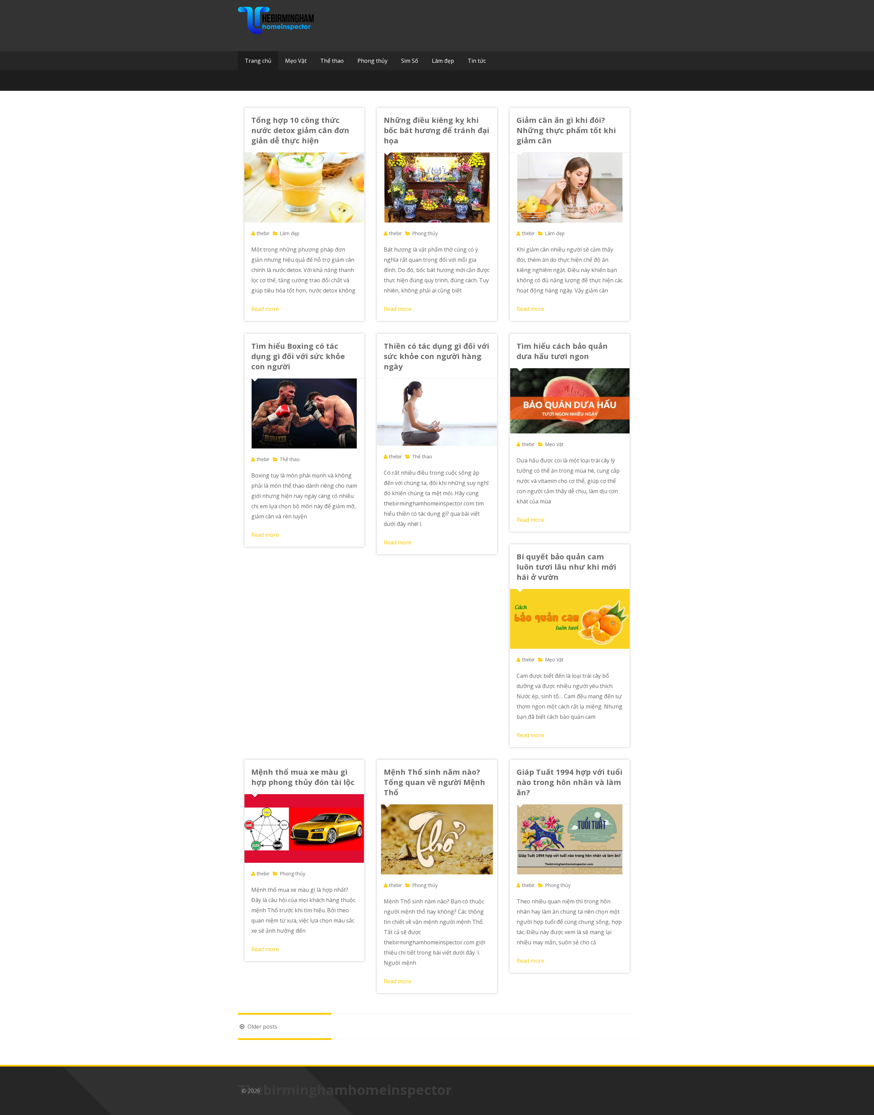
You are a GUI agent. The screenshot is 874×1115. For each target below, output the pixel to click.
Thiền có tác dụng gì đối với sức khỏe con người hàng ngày (436, 356)
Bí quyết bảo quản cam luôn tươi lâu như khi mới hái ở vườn (566, 566)
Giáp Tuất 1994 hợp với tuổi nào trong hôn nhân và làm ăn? (569, 782)
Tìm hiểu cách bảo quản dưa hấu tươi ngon (562, 351)
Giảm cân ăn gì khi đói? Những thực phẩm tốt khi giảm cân (566, 130)
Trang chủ (258, 61)
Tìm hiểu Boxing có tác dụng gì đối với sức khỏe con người (298, 356)
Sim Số (409, 61)
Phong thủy (372, 61)
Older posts (261, 1026)
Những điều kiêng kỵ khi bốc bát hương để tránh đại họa (436, 130)
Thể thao (332, 61)
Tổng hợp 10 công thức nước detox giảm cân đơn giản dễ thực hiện (300, 130)
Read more (265, 309)
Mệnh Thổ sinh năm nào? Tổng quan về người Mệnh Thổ (434, 782)
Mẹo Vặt (296, 61)
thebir (263, 233)
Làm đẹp (443, 61)
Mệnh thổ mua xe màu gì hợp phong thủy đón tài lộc (303, 777)
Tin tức (477, 61)
